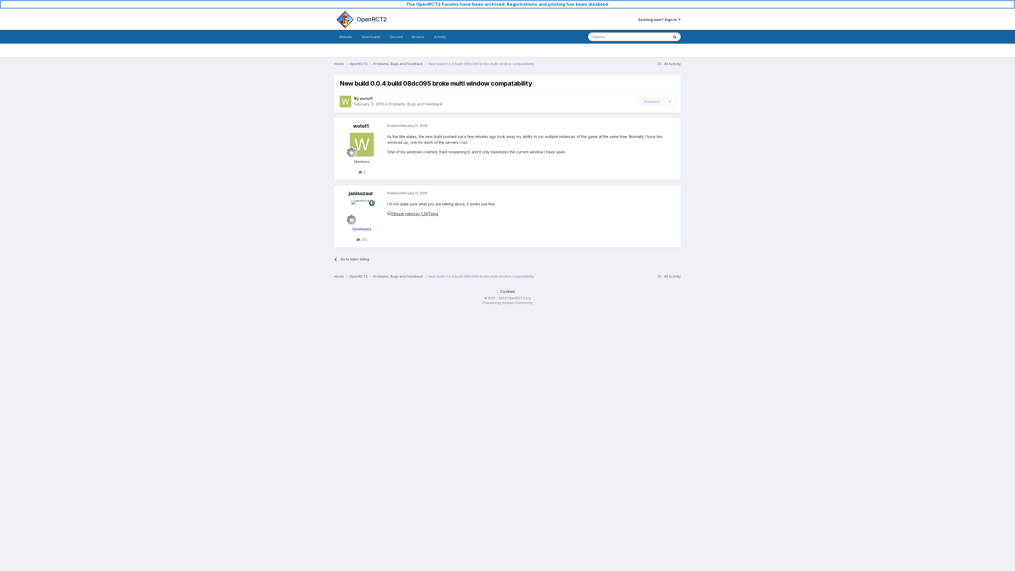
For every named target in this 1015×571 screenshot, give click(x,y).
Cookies (507, 291)
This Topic (653, 37)
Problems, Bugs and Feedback (415, 104)
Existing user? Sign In (658, 19)
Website (345, 37)
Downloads (371, 37)
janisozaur (361, 193)
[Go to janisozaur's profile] (362, 212)
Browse (418, 37)
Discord (396, 37)
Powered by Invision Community (507, 303)
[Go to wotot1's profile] (345, 101)
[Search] (675, 37)
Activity (440, 37)
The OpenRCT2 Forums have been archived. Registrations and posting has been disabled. (507, 4)
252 (363, 239)
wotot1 (366, 98)
